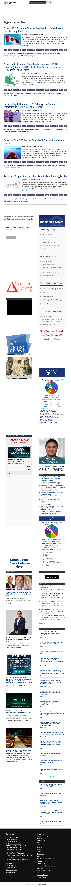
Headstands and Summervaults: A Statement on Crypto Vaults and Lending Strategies (50, 723)
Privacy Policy (41, 877)
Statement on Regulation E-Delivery (50, 753)
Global (18, 54)
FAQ (38, 872)
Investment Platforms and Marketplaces (30, 54)
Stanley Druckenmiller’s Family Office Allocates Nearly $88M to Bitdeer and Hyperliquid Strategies (51, 478)
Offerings (40, 847)
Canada (13, 54)
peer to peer (31, 56)
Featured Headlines (21, 199)
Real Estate (40, 854)
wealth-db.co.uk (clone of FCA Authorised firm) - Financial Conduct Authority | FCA (51, 802)
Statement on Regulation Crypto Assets (52, 651)
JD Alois (41, 34)
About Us (40, 868)
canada (54, 54)
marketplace (13, 56)
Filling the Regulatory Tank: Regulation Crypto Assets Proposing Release (51, 643)
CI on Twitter (10, 863)
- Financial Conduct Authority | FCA (50, 793)
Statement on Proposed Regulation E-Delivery (51, 770)
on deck (24, 132)
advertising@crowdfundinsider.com (17, 859)
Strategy (39, 845)
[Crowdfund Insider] (10, 3)
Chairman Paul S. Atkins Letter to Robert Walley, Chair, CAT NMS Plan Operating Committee (50, 682)
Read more (43, 637)
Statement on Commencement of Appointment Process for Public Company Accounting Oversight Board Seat (51, 660)
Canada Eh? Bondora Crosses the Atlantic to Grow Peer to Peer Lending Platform (33, 29)
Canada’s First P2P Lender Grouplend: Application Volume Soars (34, 141)
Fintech (39, 851)
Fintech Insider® (11, 839)
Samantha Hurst (43, 73)
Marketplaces (41, 840)
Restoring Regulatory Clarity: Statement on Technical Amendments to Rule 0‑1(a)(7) (52, 713)
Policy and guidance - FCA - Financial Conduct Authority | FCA (51, 785)
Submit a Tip (41, 863)
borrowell (58, 129)
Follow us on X (51, 577)
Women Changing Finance (45, 858)
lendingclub (7, 132)
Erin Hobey (40, 110)
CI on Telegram (11, 872)
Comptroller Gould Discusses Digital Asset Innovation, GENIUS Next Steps (52, 594)
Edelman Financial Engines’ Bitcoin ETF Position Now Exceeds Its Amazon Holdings (53, 486)
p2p (18, 56)
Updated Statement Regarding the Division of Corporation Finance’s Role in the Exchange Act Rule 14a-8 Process (52, 671)
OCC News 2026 (49, 589)
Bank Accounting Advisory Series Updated (52, 609)
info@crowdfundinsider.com (18, 853)
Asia (38, 856)
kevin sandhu (61, 166)
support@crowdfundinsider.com (22, 855)
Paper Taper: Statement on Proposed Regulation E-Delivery (51, 761)
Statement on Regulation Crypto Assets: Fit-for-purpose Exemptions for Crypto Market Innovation (51, 633)
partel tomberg (24, 56)
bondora (49, 54)
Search (49, 3)
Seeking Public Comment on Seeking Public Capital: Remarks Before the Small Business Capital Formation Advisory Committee (51, 743)
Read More (25, 46)
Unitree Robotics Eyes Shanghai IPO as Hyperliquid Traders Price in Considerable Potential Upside (52, 507)
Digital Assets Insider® (13, 844)
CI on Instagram (11, 870)
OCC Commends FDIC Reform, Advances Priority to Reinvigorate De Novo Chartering (53, 616)
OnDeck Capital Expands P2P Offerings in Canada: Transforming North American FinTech (30, 105)
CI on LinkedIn (10, 867)
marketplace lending (16, 132)
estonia (59, 54)
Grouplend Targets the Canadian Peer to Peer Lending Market (35, 176)
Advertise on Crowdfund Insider (47, 866)
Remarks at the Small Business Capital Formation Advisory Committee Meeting (52, 733)
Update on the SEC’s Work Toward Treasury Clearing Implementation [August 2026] (50, 692)
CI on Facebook (11, 865)
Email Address (10, 230)
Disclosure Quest (11, 841)
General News (19, 93)
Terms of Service (42, 875)
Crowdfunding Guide (43, 870)
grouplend (6, 56)
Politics (39, 843)
